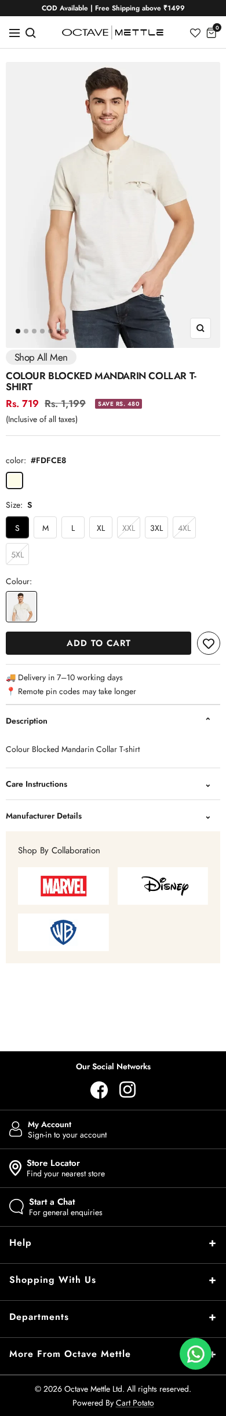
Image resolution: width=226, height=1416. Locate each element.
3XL (156, 528)
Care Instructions (36, 784)
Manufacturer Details (44, 815)
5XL (17, 554)
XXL (128, 528)
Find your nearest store (66, 1168)
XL (101, 528)
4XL (184, 528)
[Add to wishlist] (208, 643)
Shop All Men (41, 357)
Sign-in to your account (67, 1129)
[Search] (30, 32)
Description (27, 721)
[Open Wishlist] (195, 32)
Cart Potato (135, 1402)
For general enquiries (66, 1207)
